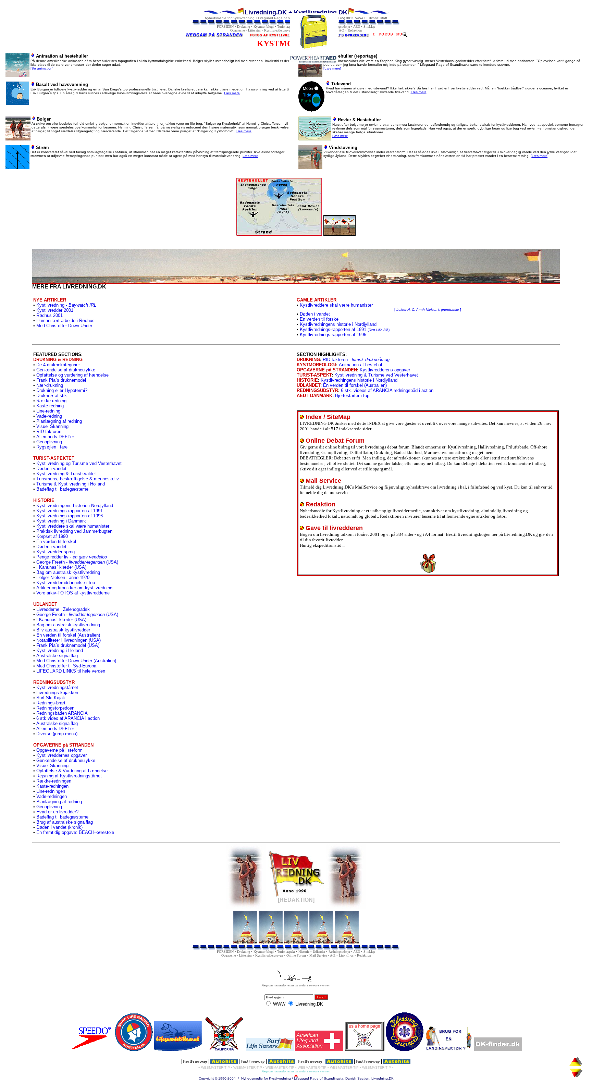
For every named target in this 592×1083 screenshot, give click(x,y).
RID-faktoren (48, 431)
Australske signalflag (57, 655)
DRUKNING (308, 359)
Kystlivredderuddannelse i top (65, 582)
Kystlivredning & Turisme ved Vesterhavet (376, 375)
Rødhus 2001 (49, 315)
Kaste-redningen (52, 786)
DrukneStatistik (51, 395)
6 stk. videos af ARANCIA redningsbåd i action (387, 390)
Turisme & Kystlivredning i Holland (70, 484)
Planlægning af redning (59, 421)
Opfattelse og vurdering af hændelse (72, 375)
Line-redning (48, 411)
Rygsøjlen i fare (51, 447)
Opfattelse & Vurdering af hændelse (72, 770)
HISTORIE (307, 380)
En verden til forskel (320, 319)
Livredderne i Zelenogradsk (63, 609)
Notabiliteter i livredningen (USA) (68, 640)
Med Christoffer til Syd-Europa (66, 665)
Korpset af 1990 (52, 536)
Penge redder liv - (71, 556)
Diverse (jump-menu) (56, 733)
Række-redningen (53, 781)
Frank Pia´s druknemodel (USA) (67, 645)
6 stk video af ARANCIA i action (68, 718)
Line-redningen (50, 791)
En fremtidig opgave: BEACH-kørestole (75, 832)
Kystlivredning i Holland (59, 650)
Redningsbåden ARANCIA (62, 713)
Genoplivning (49, 441)
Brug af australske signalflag (64, 822)
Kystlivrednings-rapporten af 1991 (345, 329)
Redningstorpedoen (55, 708)
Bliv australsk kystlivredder (63, 629)
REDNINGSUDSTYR (317, 390)
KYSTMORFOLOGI (316, 364)
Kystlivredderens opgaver (385, 369)
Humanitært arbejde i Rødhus (65, 320)
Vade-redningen (51, 796)
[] (41, 68)
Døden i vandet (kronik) (59, 827)
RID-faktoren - (356, 359)
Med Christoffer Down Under (64, 325)
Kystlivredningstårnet (57, 687)
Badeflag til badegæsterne (62, 489)
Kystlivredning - (66, 305)
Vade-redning (49, 416)
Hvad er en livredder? (57, 811)
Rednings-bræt (50, 702)
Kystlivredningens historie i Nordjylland (338, 324)
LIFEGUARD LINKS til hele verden (70, 671)
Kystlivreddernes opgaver (61, 755)
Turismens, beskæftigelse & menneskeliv (77, 478)
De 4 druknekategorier (58, 364)
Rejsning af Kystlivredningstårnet (69, 775)
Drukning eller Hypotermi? (61, 390)
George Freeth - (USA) (77, 562)
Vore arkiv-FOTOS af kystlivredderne (73, 592)
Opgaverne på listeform (59, 750)
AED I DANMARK (314, 395)
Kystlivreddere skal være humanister (72, 526)
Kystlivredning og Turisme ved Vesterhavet (79, 463)
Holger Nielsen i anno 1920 (62, 577)
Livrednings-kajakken (57, 692)
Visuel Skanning (52, 426)
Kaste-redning (50, 405)
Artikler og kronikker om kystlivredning (74, 587)
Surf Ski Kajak (50, 697)
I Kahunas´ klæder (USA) (61, 567)
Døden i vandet (315, 314)
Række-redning (51, 400)
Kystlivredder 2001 (54, 310)
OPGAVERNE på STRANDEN (327, 369)
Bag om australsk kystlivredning (68, 572)
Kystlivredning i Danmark (61, 521)
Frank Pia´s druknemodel (61, 380)
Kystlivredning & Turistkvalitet (66, 473)
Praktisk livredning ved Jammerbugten (74, 531)
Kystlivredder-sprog (55, 551)
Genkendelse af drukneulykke (65, 369)
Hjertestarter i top (352, 395)
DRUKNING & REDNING (58, 359)
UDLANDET (308, 385)
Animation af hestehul (360, 364)
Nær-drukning (49, 385)
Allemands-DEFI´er (55, 436)
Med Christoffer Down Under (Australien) (76, 660)
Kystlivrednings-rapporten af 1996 (333, 334)
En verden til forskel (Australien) (68, 635)
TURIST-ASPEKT (314, 375)
